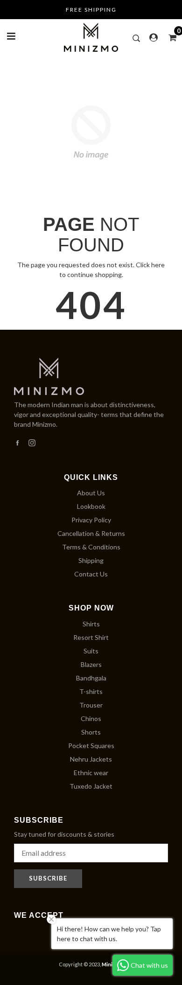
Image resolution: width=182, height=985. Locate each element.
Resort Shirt (91, 637)
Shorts (91, 732)
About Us (91, 493)
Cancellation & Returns (91, 533)
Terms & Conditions (91, 547)
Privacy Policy (91, 520)
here (158, 265)
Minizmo (112, 964)
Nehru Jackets (91, 759)
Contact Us (91, 574)
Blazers (91, 664)
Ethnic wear (91, 773)
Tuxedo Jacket (91, 786)
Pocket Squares (91, 745)
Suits (91, 651)
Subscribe (48, 878)
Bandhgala (91, 678)
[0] (169, 37)
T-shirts (91, 691)
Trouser (91, 705)
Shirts (91, 624)
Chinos (91, 718)
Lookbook (91, 506)
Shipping (91, 560)
